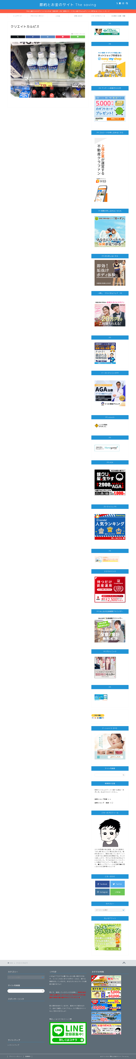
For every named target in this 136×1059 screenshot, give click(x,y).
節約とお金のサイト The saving (68, 4)
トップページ (17, 16)
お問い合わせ (78, 16)
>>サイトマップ (13, 1045)
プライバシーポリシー (37, 16)
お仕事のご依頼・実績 (118, 16)
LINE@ (58, 16)
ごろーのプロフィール (98, 16)
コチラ (117, 864)
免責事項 (27, 1056)
